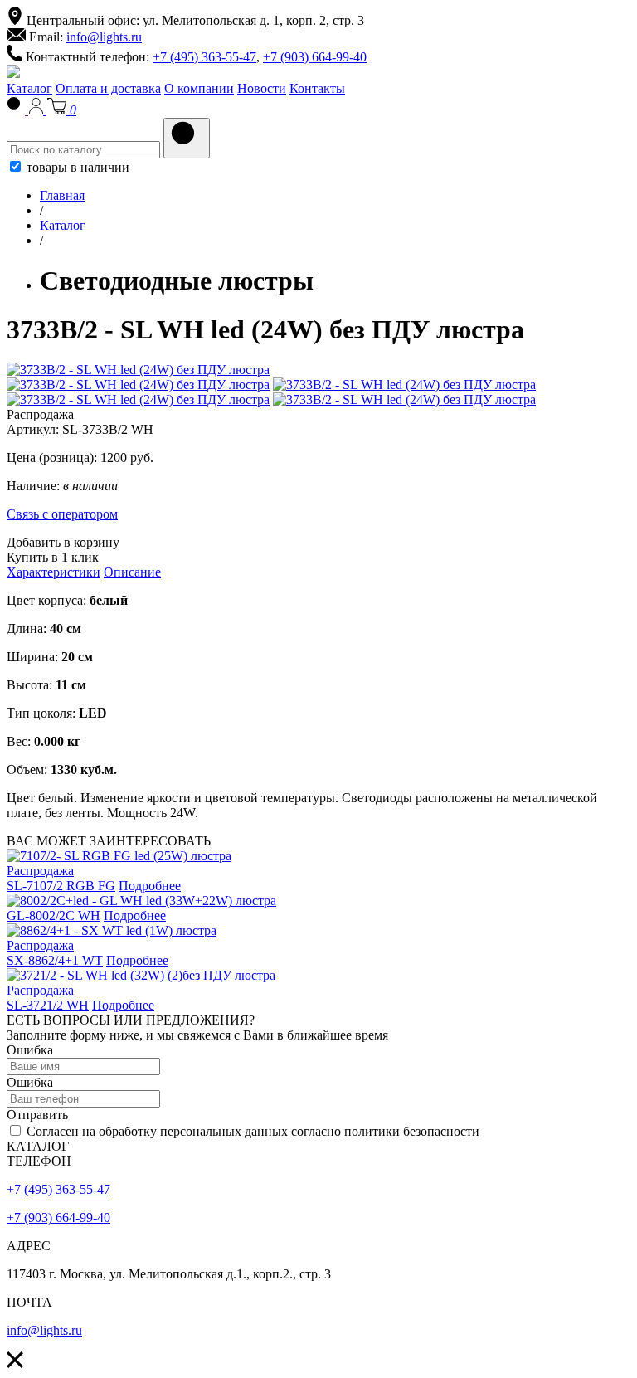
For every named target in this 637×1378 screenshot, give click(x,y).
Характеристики (53, 572)
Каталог (29, 88)
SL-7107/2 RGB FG (61, 886)
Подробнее (150, 886)
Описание (132, 572)
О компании (199, 88)
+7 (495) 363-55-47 (204, 57)
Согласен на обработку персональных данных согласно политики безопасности (251, 1131)
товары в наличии (76, 167)
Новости (261, 88)
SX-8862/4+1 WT (55, 960)
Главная (62, 195)
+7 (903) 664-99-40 (315, 57)
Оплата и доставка (108, 88)
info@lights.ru (104, 37)
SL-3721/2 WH (48, 1005)
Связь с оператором (62, 514)
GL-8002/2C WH (53, 915)
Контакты (317, 88)
